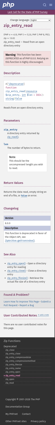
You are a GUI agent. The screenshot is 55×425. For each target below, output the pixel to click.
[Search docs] (45, 5)
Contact (26, 414)
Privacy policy (38, 421)
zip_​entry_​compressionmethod (20, 361)
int (24, 94)
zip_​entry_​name (13, 368)
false (18, 98)
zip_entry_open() (16, 263)
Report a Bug (27, 305)
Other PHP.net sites (16, 421)
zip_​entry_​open (13, 372)
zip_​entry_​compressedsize (18, 357)
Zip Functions (12, 341)
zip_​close (10, 350)
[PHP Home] (8, 5)
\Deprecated (15, 84)
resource (31, 91)
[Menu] (51, 5)
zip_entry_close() (16, 270)
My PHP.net (12, 414)
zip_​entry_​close (13, 353)
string (10, 98)
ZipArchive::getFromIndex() (20, 240)
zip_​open (10, 379)
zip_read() (12, 136)
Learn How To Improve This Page (21, 301)
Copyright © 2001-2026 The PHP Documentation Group (23, 403)
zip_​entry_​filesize (14, 364)
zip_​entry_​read (13, 375)
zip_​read (10, 383)
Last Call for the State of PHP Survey (28, 12)
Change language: (19, 20)
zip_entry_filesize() (17, 278)
